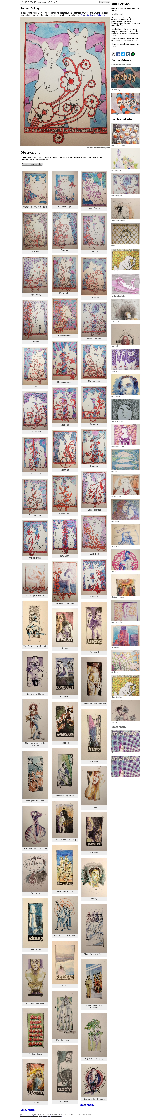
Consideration (64, 336)
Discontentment (94, 339)
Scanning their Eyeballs (94, 1099)
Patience (94, 466)
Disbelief (65, 470)
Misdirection (35, 431)
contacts (42, 2)
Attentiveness (35, 558)
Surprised (94, 652)
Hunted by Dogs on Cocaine (94, 1006)
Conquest (64, 696)
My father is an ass (64, 1040)
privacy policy (46, 1116)
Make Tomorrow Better (94, 954)
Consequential (94, 510)
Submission (64, 1101)
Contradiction (94, 381)
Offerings (65, 425)
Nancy (94, 899)
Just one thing (35, 1054)
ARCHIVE (52, 2)
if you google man (65, 891)
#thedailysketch (117, 14)
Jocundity (35, 386)
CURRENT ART (28, 2)
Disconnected (35, 515)
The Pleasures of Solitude (35, 646)
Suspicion (94, 554)
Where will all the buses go (65, 840)
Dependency (35, 295)
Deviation (64, 556)
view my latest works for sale (127, 40)
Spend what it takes (35, 694)
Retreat (64, 985)
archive (33, 1116)
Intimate (94, 252)
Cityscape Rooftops (35, 595)
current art (27, 1116)
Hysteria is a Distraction (64, 936)
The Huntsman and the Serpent (35, 744)
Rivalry (64, 648)
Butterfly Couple (64, 206)
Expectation (64, 293)
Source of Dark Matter (35, 1003)
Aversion (65, 743)
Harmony (94, 853)
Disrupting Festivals (35, 800)
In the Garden (94, 208)
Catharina (35, 893)
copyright (39, 1116)
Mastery (35, 1103)
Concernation (35, 473)
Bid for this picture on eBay (32, 164)
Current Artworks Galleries (93, 15)
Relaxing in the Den (65, 603)
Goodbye (65, 250)
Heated (94, 807)
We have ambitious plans (35, 848)
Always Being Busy (65, 796)
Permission (94, 297)
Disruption (35, 251)
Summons (94, 597)
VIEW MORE (86, 1104)
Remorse (94, 761)
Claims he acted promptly (94, 704)
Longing (35, 342)
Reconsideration (64, 382)
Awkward (94, 424)
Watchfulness (65, 514)
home (22, 1116)
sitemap (59, 1116)
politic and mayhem (118, 145)
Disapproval (35, 949)
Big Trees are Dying (94, 1059)
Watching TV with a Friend (35, 207)
